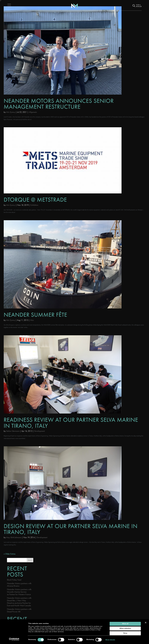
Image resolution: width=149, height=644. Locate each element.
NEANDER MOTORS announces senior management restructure (59, 103)
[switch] (61, 639)
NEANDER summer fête (35, 314)
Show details (110, 640)
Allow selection (125, 628)
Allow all (125, 623)
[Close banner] (145, 622)
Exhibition (34, 205)
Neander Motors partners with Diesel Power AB (19, 610)
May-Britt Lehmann (13, 537)
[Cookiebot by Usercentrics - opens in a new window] (14, 639)
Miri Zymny (10, 112)
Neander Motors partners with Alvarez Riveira (19, 584)
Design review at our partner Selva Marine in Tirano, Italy (70, 529)
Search (30, 560)
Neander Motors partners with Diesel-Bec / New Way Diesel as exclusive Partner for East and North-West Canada (19, 602)
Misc (32, 320)
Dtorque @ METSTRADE (35, 199)
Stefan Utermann (13, 431)
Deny (125, 633)
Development (39, 431)
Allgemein (33, 112)
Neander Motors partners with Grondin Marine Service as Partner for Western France (19, 592)
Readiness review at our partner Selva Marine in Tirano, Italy (71, 422)
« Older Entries (9, 553)
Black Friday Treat (14, 579)
